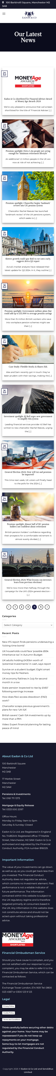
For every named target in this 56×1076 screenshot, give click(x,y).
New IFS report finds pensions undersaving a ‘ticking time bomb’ (28, 644)
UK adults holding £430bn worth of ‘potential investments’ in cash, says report (26, 662)
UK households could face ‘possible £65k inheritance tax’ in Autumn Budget (25, 653)
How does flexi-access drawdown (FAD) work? (24, 699)
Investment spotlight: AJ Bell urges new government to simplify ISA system (28, 417)
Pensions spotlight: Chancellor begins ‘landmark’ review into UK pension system (28, 204)
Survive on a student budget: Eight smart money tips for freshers (26, 671)
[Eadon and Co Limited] (29, 15)
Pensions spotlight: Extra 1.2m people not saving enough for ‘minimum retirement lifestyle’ (28, 152)
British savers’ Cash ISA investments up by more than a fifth (26, 717)
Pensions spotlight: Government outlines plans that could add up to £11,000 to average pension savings (28, 312)
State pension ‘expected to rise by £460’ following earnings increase (25, 689)
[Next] (47, 607)
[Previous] (8, 607)
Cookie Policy (8, 1013)
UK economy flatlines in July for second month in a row (24, 680)
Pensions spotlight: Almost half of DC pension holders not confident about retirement (28, 525)
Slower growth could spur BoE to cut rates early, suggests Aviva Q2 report (28, 260)
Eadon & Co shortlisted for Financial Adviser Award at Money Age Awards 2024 (28, 100)
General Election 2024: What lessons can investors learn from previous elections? (28, 581)
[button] (4, 13)
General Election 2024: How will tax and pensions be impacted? (28, 473)
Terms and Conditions (11, 1019)
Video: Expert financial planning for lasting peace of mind (26, 726)
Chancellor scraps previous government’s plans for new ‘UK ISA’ (25, 708)
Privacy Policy (8, 1006)
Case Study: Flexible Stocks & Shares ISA (28, 367)
